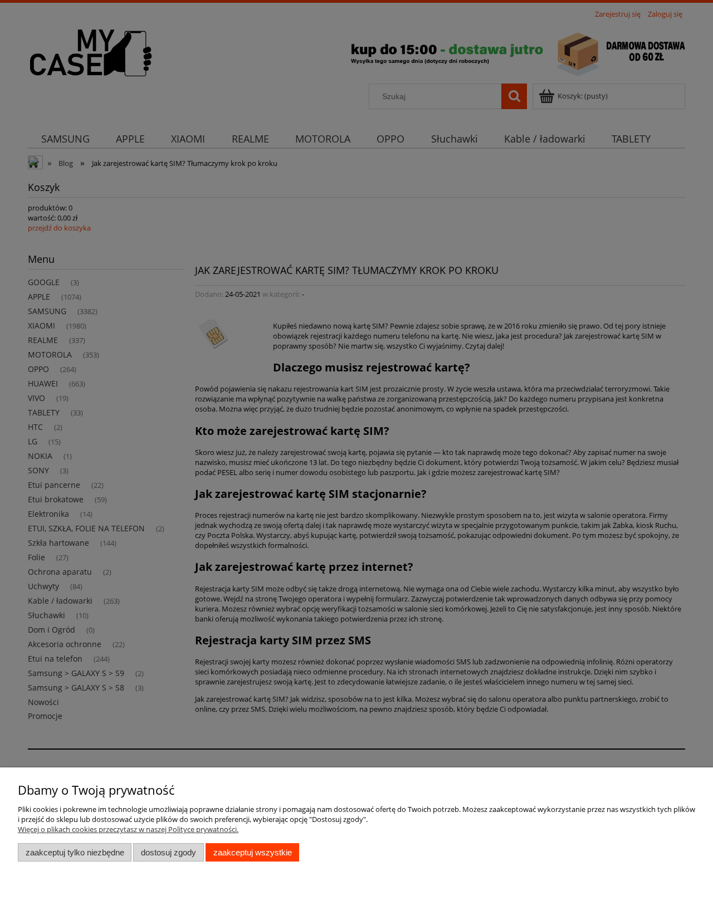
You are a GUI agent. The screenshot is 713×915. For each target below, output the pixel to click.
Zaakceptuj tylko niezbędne (75, 852)
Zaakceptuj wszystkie (252, 852)
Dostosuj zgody (168, 852)
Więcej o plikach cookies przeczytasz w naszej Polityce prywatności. (128, 829)
